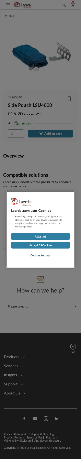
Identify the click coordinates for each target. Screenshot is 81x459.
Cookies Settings (40, 255)
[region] (40, 229)
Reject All (40, 236)
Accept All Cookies (40, 245)
